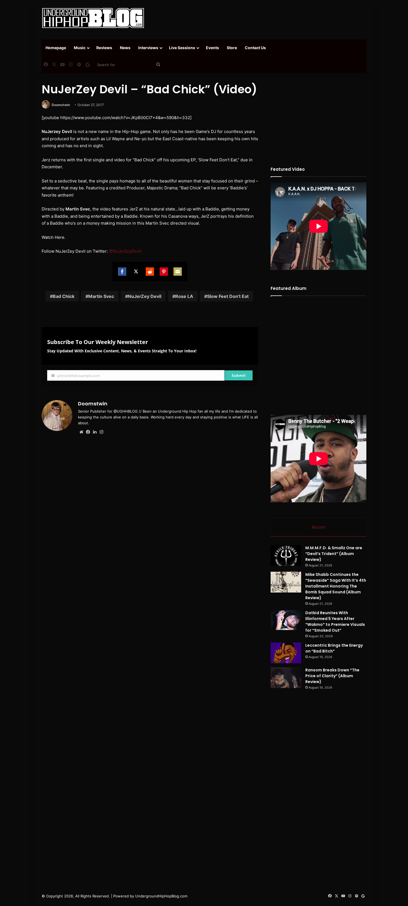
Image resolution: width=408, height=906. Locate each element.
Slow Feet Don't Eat (228, 296)
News (125, 47)
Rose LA (184, 296)
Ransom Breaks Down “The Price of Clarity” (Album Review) (332, 675)
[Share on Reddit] (150, 271)
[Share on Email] (177, 271)
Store (232, 47)
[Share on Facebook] (122, 271)
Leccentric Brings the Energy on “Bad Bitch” (334, 648)
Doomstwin (61, 105)
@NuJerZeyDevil (125, 251)
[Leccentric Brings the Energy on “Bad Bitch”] (286, 653)
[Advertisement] (259, 18)
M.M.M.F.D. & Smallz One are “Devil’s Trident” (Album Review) (333, 553)
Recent (319, 527)
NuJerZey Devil (144, 296)
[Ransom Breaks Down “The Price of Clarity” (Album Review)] (286, 677)
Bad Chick (63, 296)
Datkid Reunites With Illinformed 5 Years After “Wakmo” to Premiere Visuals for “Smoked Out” (335, 621)
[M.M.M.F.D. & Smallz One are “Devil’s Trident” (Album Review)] (286, 555)
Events (212, 47)
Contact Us (255, 47)
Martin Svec (101, 296)
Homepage (56, 47)
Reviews (104, 47)
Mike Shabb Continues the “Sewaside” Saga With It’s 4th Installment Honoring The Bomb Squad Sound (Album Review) (335, 586)
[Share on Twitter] (136, 271)
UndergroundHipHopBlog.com (161, 896)
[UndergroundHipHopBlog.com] (93, 18)
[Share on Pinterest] (164, 271)
